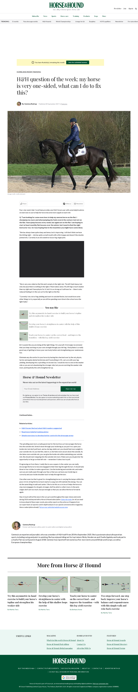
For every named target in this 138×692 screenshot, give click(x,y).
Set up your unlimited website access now (54, 507)
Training (76, 16)
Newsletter (119, 21)
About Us (80, 640)
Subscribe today (66, 499)
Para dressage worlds (30, 21)
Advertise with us (112, 668)
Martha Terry (14, 609)
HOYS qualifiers (105, 21)
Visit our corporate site (100, 683)
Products (86, 16)
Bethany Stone (77, 609)
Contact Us (81, 644)
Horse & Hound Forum (116, 648)
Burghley (92, 21)
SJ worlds (15, 21)
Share (25, 204)
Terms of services (49, 395)
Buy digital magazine (70, 668)
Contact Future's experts (48, 668)
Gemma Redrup (30, 104)
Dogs (96, 16)
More (104, 16)
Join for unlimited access (77, 62)
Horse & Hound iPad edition (58, 644)
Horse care (64, 16)
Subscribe (35, 16)
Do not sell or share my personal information (69, 672)
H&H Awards (46, 21)
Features (64, 104)
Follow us (68, 204)
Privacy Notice (30, 397)
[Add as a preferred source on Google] (69, 677)
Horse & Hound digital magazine (60, 648)
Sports (54, 16)
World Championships (63, 21)
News (45, 16)
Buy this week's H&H (26, 668)
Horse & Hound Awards (116, 640)
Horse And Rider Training (29, 72)
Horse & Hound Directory (117, 644)
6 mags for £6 (80, 21)
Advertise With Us (84, 648)
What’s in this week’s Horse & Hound (61, 640)
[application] (51, 259)
